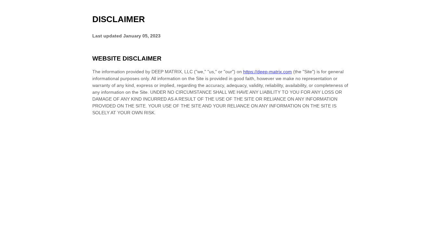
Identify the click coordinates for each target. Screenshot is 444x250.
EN (433, 246)
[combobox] (433, 246)
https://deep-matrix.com (267, 71)
